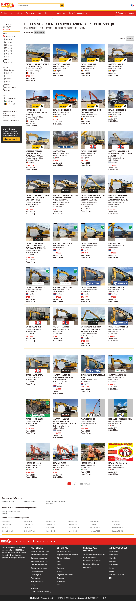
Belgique (11, 104)
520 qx (86, 433)
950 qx (86, 75)
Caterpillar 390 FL (34, 419)
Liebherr (8, 76)
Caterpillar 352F (89, 287)
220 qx (8, 54)
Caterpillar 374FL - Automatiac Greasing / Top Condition (64, 377)
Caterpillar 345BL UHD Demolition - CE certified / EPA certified (120, 153)
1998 (112, 168)
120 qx (8, 42)
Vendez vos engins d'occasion (94, 554)
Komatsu (9, 79)
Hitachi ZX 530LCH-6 (117, 463)
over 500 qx (10, 36)
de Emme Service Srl (114, 423)
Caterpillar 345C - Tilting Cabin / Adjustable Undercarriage (38, 197)
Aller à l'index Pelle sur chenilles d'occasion (56, 502)
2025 (112, 119)
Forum (59, 571)
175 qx (8, 48)
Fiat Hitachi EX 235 (7, 531)
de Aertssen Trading (32, 71)
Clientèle (112, 558)
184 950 (57, 253)
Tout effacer (7, 29)
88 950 (111, 384)
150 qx (8, 45)
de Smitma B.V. (85, 292)
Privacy (112, 568)
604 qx (30, 80)
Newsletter (87, 567)
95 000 (56, 336)
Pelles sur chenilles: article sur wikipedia (11, 512)
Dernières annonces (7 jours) (10, 112)
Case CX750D (59, 151)
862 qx (113, 389)
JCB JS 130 (5, 528)
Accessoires (16, 13)
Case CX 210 (6, 521)
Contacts (112, 561)
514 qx (58, 301)
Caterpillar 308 (50, 521)
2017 (112, 255)
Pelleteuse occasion (8, 501)
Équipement (61, 578)
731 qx (58, 75)
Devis (59, 561)
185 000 (85, 341)
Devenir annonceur (125, 13)
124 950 (30, 428)
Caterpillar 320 (116, 521)
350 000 (57, 161)
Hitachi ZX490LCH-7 (62, 110)
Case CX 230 (28, 521)
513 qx (58, 257)
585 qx (30, 214)
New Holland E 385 (96, 528)
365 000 (30, 473)
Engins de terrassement (39, 555)
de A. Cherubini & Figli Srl (116, 467)
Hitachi (8, 73)
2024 (85, 73)
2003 (85, 163)
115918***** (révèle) (98, 598)
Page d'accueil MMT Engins (40, 551)
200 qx (8, 51)
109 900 (112, 297)
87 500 (29, 336)
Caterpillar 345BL (89, 151)
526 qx (86, 257)
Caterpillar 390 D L (117, 375)
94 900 (111, 336)
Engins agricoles (37, 575)
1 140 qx (31, 477)
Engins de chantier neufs (65, 575)
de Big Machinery (86, 155)
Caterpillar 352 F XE (35, 287)
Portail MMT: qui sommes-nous (11, 121)
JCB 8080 (93, 524)
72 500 (111, 209)
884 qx (30, 433)
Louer (59, 565)
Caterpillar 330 (50, 524)
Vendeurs (61, 13)
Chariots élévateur (37, 571)
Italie (10, 101)
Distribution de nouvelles (92, 561)
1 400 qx (31, 170)
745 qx (86, 474)
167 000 (30, 76)
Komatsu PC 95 (95, 531)
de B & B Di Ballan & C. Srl (88, 423)
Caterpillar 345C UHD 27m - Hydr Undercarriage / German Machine (93, 197)
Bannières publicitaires (91, 564)
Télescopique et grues (39, 568)
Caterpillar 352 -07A (62, 243)
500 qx (113, 170)
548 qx (30, 262)
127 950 (57, 297)
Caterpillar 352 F (89, 243)
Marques (49, 13)
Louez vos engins (89, 557)
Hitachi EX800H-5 (88, 463)
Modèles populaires (9, 115)
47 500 (29, 209)
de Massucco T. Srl (32, 467)
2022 (30, 168)
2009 (85, 209)
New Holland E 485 (118, 528)
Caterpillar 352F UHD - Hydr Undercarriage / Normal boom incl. (91, 329)
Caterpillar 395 (88, 64)
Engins (4, 13)
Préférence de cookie (117, 575)
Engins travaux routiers (39, 558)
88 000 (56, 473)
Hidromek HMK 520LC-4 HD (120, 419)
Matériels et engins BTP (39, 561)
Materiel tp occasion (30, 501)
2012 (112, 387)
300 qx (8, 59)
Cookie (111, 571)
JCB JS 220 (116, 524)
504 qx (86, 165)
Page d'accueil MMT (64, 551)
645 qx (86, 211)
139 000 (57, 389)
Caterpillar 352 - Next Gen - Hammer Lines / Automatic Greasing (36, 245)
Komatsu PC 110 (117, 531)
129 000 (112, 165)
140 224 (30, 165)
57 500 (84, 161)
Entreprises (61, 581)
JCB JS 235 (27, 528)
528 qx (30, 301)
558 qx (113, 430)
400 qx (8, 62)
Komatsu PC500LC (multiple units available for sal (34, 153)
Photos (59, 585)
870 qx (86, 123)
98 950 (84, 253)
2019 (57, 73)
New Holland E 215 (51, 528)
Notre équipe (113, 551)
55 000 (84, 428)
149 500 (30, 257)
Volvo (7, 81)
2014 (85, 389)
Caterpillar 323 (6, 524)
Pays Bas (11, 98)
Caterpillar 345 (72, 524)
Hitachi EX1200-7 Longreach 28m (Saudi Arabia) (36, 112)
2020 (57, 255)
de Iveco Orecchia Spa (60, 155)
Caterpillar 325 (28, 524)
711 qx (30, 384)
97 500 (84, 297)
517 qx (86, 301)
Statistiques (113, 555)
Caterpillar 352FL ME (118, 327)
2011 (30, 475)
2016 (30, 78)
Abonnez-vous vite (11, 139)
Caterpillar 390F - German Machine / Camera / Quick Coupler (64, 421)
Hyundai (8, 84)
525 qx (113, 257)
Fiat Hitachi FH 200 (29, 531)
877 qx (113, 121)
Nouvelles (60, 568)
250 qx (8, 56)
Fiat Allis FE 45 (88, 419)
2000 (85, 431)
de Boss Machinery (32, 204)
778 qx (58, 477)
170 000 (57, 119)
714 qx (58, 165)
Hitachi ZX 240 (72, 531)
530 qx (113, 474)
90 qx (8, 39)
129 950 (112, 253)
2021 (30, 124)
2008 (30, 212)
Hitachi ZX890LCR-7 (117, 110)
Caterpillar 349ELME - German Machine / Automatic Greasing (118, 197)
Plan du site (113, 565)
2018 (85, 255)
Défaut (129, 39)
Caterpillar (9, 70)
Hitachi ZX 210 (50, 531)
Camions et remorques (39, 565)
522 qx (58, 124)
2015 (112, 212)
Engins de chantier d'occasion (67, 555)
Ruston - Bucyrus (11, 87)
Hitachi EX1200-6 (33, 463)
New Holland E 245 (74, 528)
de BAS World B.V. (58, 247)
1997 (57, 475)
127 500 (85, 387)
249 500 (57, 433)
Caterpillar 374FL (61, 64)
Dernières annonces (78, 13)
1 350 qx (31, 126)
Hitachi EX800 (59, 463)
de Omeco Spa (85, 467)
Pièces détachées (33, 13)
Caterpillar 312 (72, 521)
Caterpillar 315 (94, 521)
